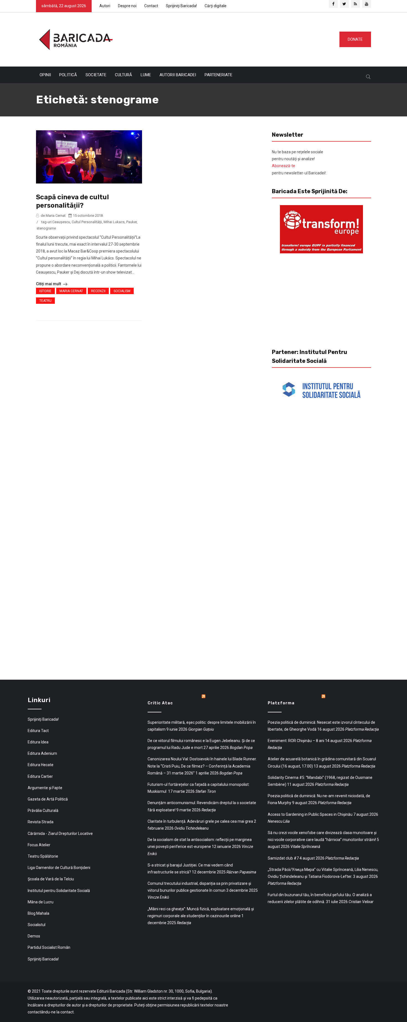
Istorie (45, 291)
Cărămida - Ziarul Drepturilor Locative (60, 833)
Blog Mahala (38, 913)
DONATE (355, 39)
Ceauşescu (61, 222)
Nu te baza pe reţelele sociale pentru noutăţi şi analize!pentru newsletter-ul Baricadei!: (299, 162)
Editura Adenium (42, 753)
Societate (96, 74)
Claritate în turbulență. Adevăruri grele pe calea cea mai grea (200, 821)
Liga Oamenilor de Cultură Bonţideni (59, 867)
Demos (34, 936)
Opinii (45, 74)
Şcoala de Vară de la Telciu (51, 879)
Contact (151, 6)
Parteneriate (218, 74)
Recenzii (98, 291)
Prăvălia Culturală (43, 810)
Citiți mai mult (49, 284)
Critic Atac (160, 703)
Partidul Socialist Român (49, 947)
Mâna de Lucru (40, 902)
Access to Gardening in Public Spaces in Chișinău (310, 814)
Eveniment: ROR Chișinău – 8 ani (296, 740)
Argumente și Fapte (45, 788)
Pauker (131, 222)
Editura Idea (38, 742)
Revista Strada (40, 822)
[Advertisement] (224, 38)
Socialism (122, 291)
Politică (68, 74)
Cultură (123, 74)
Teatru (45, 301)
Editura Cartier (40, 776)
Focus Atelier (39, 845)
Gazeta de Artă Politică (48, 799)
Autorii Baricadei (177, 74)
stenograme (46, 228)
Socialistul (36, 924)
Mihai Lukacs (114, 222)
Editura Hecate (40, 765)
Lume (146, 74)
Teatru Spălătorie (43, 856)
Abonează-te (283, 166)
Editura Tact (38, 730)
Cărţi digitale (215, 6)
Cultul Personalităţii (87, 222)
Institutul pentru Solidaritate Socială (59, 890)
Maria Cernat (71, 291)
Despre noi (127, 6)
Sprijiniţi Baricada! (181, 6)
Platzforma (281, 703)
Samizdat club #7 (283, 858)
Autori (104, 6)
